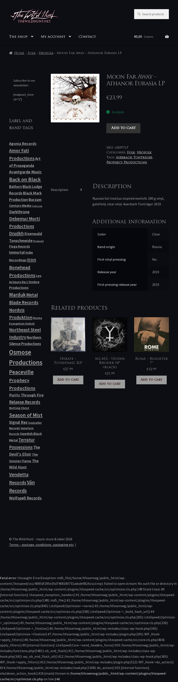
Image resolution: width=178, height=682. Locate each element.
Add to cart (123, 128)
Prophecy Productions (126, 162)
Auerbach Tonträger (134, 157)
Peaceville (21, 371)
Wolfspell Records (25, 498)
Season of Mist (26, 415)
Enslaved (38, 241)
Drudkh (16, 233)
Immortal (17, 252)
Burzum (35, 199)
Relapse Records (24, 402)
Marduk (17, 294)
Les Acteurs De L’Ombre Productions (25, 281)
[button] (92, 80)
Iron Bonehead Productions (22, 267)
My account (53, 37)
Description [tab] (59, 189)
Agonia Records (22, 143)
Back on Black (25, 179)
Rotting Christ (19, 408)
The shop (18, 37)
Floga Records (19, 246)
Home (19, 53)
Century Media (20, 205)
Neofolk (46, 53)
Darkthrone (19, 211)
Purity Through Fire (26, 395)
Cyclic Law (37, 206)
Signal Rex (18, 422)
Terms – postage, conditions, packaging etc (41, 544)
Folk (32, 53)
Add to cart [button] (68, 379)
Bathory (15, 186)
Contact (87, 37)
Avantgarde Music (25, 171)
